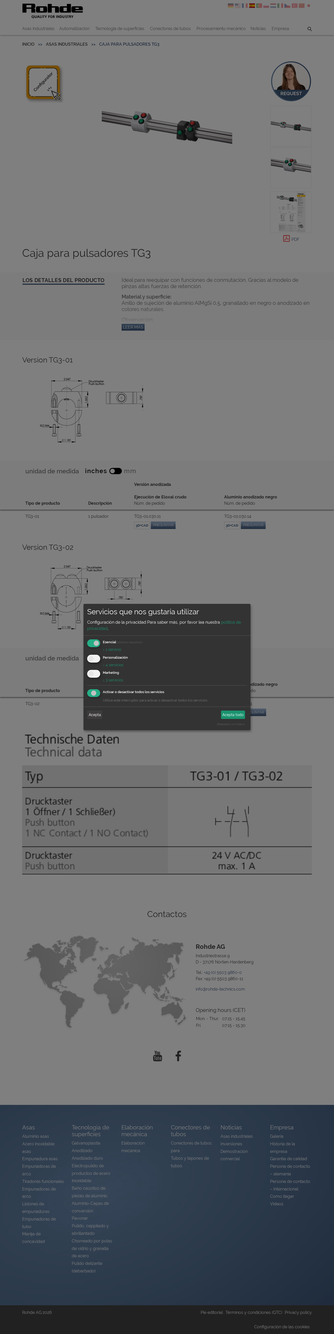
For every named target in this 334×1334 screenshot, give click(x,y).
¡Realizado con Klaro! (231, 724)
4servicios (113, 665)
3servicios (113, 680)
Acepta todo (232, 715)
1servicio (112, 649)
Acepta (95, 715)
